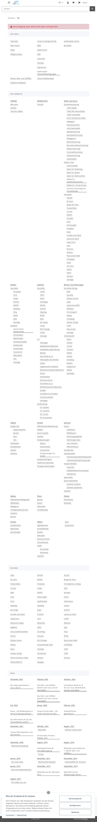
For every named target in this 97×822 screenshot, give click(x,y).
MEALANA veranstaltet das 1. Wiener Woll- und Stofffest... (74, 750)
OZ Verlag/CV (72, 312)
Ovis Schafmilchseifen (19, 631)
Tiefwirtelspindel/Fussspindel (78, 460)
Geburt (43, 443)
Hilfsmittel (41, 506)
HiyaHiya (16, 308)
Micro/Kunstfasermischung (77, 145)
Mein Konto (15, 45)
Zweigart (40, 662)
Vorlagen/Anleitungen (45, 466)
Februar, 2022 (69, 705)
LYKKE (15, 298)
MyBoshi (13, 627)
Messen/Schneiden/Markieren (52, 370)
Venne (69, 269)
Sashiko (13, 108)
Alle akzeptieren (75, 799)
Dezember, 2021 (16, 726)
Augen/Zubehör (19, 429)
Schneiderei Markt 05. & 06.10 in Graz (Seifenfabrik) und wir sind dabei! (74, 687)
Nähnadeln (17, 355)
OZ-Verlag (41, 631)
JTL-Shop (85, 819)
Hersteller (68, 194)
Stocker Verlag (72, 322)
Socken (69, 356)
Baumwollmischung (74, 135)
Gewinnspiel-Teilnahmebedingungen (46, 72)
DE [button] (60, 2)
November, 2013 (43, 766)
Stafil (66, 649)
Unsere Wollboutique (45, 78)
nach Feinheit (72, 443)
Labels (42, 363)
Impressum (10, 815)
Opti (65, 627)
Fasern (66, 426)
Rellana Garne (16, 640)
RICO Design (45, 329)
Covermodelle (72, 166)
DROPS (69, 215)
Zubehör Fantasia (74, 484)
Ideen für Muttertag (74, 169)
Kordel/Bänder (43, 529)
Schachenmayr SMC (45, 644)
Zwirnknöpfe (15, 532)
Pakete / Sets (69, 162)
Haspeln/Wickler (70, 464)
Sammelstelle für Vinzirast (75, 762)
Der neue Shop (17, 762)
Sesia (69, 262)
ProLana (70, 249)
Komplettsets (15, 447)
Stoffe (39, 546)
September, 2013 (70, 766)
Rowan (69, 315)
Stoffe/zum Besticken (45, 463)
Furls (15, 295)
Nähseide (41, 535)
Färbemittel (68, 499)
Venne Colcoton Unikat (19, 658)
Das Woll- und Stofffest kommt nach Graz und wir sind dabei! (47, 687)
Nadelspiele (18, 345)
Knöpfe (43, 390)
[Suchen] (92, 8)
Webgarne (14, 506)
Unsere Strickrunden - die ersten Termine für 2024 (47, 712)
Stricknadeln (18, 335)
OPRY (42, 295)
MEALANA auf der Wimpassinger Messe (72, 773)
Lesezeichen (45, 450)
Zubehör (13, 453)
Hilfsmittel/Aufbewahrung (47, 426)
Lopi (68, 245)
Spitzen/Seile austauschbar (18, 330)
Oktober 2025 (42, 679)
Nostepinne (71, 474)
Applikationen (42, 525)
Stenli (69, 273)
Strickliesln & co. (46, 383)
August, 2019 (42, 742)
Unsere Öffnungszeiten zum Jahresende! (21, 733)
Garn (15, 436)
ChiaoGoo (17, 291)
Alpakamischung (73, 132)
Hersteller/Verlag (70, 288)
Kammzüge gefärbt (74, 436)
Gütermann (68, 601)
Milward (67, 623)
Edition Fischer (72, 298)
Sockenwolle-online (71, 41)
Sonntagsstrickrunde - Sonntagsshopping (46, 749)
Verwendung (42, 404)
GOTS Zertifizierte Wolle (76, 118)
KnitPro (16, 302)
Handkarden (69, 450)
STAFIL (42, 332)
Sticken (69, 343)
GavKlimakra (42, 601)
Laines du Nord (73, 239)
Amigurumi (71, 366)
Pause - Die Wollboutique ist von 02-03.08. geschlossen (21, 712)
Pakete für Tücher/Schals (76, 185)
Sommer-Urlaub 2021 (73, 730)
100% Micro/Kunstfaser (76, 111)
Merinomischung (73, 142)
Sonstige (70, 279)
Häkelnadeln (18, 338)
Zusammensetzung (71, 104)
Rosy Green (71, 329)
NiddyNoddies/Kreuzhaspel (78, 470)
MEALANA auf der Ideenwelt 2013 (48, 773)
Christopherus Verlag (72, 584)
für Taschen (44, 411)
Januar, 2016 (15, 758)
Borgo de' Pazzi (73, 205)
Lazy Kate (70, 467)
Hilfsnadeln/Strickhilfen (49, 360)
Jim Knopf (44, 322)
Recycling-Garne (73, 125)
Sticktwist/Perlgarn (44, 459)
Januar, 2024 (42, 705)
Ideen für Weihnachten (76, 176)
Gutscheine (69, 525)
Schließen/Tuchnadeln (49, 394)
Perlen (42, 373)
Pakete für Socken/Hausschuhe (75, 180)
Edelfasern (71, 429)
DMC (69, 291)
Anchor (67, 575)
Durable (70, 218)
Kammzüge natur (73, 440)
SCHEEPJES (68, 644)
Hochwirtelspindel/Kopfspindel (79, 457)
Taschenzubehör (46, 397)
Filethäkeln (14, 443)
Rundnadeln (18, 348)
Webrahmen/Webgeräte (19, 499)
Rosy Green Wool (73, 256)
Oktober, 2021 (43, 726)
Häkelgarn (71, 121)
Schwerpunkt (69, 336)
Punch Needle (42, 433)
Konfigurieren (75, 805)
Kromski (40, 614)
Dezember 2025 (16, 679)
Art (38, 339)
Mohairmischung (73, 149)
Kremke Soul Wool (74, 235)
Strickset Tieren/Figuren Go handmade (76, 189)
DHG (65, 588)
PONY (42, 298)
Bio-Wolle (67, 45)
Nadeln (13, 450)
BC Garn (70, 201)
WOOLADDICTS (16, 662)
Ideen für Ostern (73, 172)
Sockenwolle (71, 159)
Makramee (14, 529)
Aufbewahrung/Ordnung (50, 349)
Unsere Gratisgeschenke (46, 41)
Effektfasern (71, 433)
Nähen (69, 370)
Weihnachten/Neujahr (47, 762)
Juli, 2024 (14, 705)
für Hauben (44, 407)
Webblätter (14, 503)
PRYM (15, 315)
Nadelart (13, 326)
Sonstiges (44, 400)
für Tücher (44, 414)
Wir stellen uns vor (18, 782)
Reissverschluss (46, 380)
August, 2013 (15, 779)
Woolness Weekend (18, 83)
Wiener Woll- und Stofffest (20, 78)
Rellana (70, 252)
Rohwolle (67, 503)
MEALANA (41, 623)
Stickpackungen (43, 440)
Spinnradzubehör (71, 481)
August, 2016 (69, 742)
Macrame (14, 104)
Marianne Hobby (17, 623)
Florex (66, 597)
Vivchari (70, 276)
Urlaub (41, 754)
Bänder (43, 353)
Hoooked (70, 228)
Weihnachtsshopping (19, 746)
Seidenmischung (73, 155)
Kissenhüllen (45, 447)
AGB (38, 54)
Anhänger (44, 343)
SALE (67, 522)
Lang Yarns (71, 242)
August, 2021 (69, 726)
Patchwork (44, 552)
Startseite (14, 41)
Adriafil (69, 198)
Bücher (16, 433)
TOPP (69, 326)
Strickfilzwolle (42, 510)
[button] (68, 2)
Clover (42, 326)
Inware (66, 605)
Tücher (69, 346)
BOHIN (39, 579)
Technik (40, 104)
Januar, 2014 (15, 766)
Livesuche (41, 58)
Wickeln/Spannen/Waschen (51, 387)
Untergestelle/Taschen (19, 510)
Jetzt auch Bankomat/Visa (21, 769)
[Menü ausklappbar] (9, 1)
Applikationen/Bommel (49, 346)
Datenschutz (22, 815)
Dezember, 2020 (16, 742)
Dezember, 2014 (43, 758)
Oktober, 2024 (69, 679)
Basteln (70, 363)
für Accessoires (46, 417)
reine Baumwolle (73, 128)
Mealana (70, 308)
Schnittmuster (42, 542)
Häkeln (69, 353)
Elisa (68, 222)
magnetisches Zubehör (49, 366)
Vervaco (40, 658)
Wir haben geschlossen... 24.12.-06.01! (20, 686)
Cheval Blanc (72, 208)
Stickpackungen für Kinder (47, 454)
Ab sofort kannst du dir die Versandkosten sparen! (21, 720)
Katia (69, 232)
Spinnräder (68, 477)
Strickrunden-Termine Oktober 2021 (46, 736)
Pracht (12, 636)
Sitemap (40, 63)
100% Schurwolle (73, 114)
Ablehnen (75, 812)
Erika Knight (71, 225)
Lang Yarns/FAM (73, 305)
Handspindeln (69, 453)
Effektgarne (71, 138)
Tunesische (17, 352)
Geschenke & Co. (46, 356)
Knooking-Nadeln (20, 342)
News (12, 50)
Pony (15, 312)
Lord (39, 618)
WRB (39, 45)
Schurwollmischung (74, 152)
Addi (15, 319)
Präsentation (45, 377)
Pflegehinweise (16, 54)
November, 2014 (70, 758)
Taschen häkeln (16, 111)
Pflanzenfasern (73, 447)
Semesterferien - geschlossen (70, 712)
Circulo (69, 211)
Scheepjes (71, 259)
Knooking (70, 360)
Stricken (70, 349)
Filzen (69, 339)
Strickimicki (41, 653)
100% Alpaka (72, 108)
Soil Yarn (70, 266)
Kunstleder (44, 549)
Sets (15, 359)
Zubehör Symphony (74, 487)
